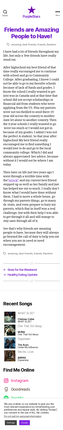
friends (41, 44)
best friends (29, 44)
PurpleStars (31, 16)
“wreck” (13, 180)
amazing (16, 44)
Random (51, 44)
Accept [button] (24, 422)
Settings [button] (11, 422)
